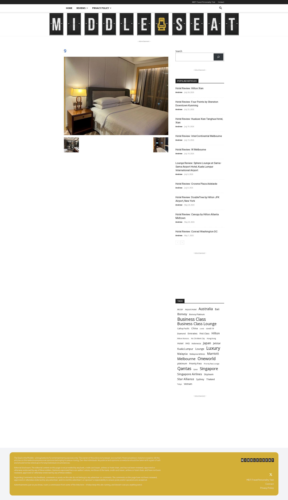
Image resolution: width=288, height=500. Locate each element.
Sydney (200, 379)
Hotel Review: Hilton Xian (189, 88)
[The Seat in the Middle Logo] (257, 460)
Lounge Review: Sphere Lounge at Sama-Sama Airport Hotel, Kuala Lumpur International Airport (198, 167)
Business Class (191, 319)
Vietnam (188, 383)
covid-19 (210, 328)
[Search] (218, 56)
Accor (180, 309)
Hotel (180, 343)
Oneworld (207, 358)
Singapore (209, 368)
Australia (206, 308)
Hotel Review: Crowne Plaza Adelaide (196, 183)
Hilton (216, 333)
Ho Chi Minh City (198, 338)
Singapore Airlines (189, 374)
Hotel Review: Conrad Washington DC (197, 231)
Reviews (81, 8)
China (194, 328)
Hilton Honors (183, 338)
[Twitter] (271, 475)
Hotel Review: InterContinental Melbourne (199, 135)
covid (202, 329)
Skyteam (208, 374)
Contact (221, 2)
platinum (182, 363)
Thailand (210, 379)
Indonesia (196, 343)
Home (69, 8)
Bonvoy (182, 314)
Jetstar (217, 343)
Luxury (213, 348)
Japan (207, 343)
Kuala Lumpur (185, 348)
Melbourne (186, 358)
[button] (220, 8)
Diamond (181, 333)
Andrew (179, 92)
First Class (204, 333)
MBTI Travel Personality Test (203, 2)
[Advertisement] (199, 273)
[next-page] (182, 242)
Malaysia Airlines (197, 354)
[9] (116, 134)
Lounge (199, 348)
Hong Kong (211, 338)
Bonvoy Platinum (197, 314)
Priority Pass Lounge (211, 364)
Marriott (213, 353)
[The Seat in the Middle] (144, 24)
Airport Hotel (190, 309)
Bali (217, 309)
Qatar (195, 369)
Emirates (192, 333)
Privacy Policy (100, 8)
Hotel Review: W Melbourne (191, 149)
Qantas (184, 368)
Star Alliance (185, 379)
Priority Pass (195, 363)
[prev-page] (177, 242)
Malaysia (182, 353)
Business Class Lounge (196, 323)
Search (179, 51)
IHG (187, 343)
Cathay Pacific (183, 328)
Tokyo (179, 384)
